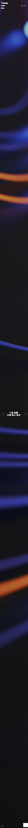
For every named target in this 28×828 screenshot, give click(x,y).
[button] (26, 414)
